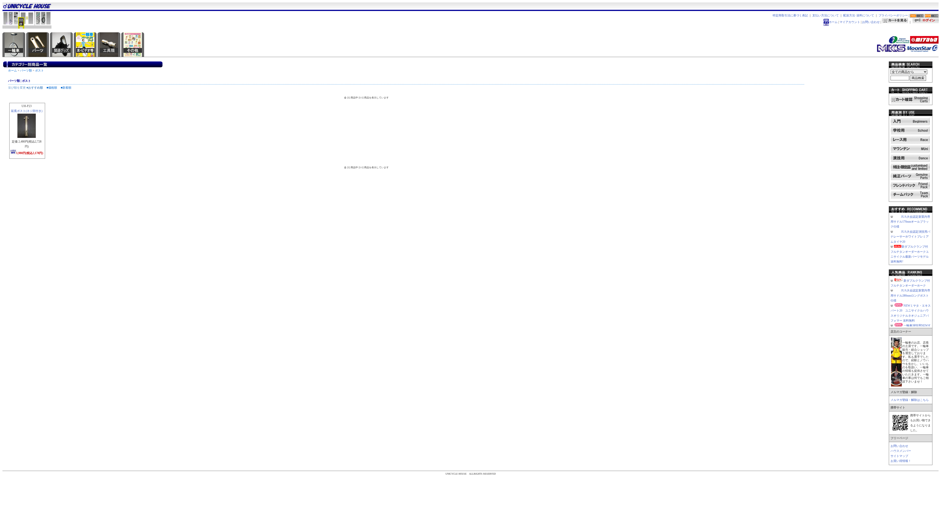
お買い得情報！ (901, 461)
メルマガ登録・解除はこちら (910, 400)
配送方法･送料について (858, 15)
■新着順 (66, 87)
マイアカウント (850, 22)
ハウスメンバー (901, 451)
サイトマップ (899, 456)
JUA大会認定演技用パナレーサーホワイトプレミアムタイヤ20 (910, 236)
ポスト (39, 70)
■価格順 (52, 87)
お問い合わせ (871, 22)
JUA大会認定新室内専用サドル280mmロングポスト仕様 (910, 295)
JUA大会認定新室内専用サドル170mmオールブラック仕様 (910, 221)
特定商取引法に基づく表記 (790, 15)
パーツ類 (26, 70)
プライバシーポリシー (893, 15)
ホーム (833, 22)
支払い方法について (825, 15)
